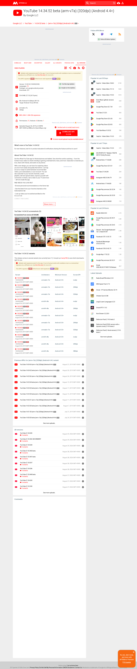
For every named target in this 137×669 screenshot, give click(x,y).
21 (28, 120)
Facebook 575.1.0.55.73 (103, 236)
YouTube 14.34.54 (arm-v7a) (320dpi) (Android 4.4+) (36, 364)
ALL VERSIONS (81, 63)
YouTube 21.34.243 (26, 480)
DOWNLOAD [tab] (17, 63)
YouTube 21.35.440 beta (28, 474)
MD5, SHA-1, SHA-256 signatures (29, 115)
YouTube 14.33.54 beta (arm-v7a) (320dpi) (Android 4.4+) (38, 382)
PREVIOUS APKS (69, 63)
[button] (65, 68)
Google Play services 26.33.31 (105, 260)
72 (28, 86)
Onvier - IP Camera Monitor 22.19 (106, 290)
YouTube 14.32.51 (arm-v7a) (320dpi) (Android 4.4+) (36, 400)
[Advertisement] (49, 44)
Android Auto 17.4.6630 (103, 183)
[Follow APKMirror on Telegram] (111, 35)
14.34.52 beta (40, 23)
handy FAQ (64, 258)
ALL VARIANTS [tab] (57, 63)
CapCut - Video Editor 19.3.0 (105, 136)
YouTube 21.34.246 (26, 468)
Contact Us (78, 667)
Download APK (68, 133)
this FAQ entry (41, 75)
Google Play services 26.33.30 (105, 195)
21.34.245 (35, 215)
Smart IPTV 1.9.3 (101, 307)
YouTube (28, 23)
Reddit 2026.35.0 (101, 213)
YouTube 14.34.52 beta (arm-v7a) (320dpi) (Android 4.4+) (38, 370)
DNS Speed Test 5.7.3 (103, 284)
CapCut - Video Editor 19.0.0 (105, 95)
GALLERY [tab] (47, 63)
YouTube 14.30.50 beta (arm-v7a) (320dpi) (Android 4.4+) (38, 417)
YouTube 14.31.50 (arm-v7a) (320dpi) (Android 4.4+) (36, 412)
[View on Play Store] (74, 68)
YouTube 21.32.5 (101, 112)
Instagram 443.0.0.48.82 (104, 201)
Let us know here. (72, 665)
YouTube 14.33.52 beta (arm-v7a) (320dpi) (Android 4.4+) (38, 388)
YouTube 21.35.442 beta (28, 451)
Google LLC (32, 15)
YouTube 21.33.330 (26, 486)
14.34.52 (20, 278)
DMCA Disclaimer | (69, 667)
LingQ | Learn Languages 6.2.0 (105, 302)
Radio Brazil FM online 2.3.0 (104, 278)
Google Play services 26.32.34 (105, 189)
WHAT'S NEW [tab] (27, 63)
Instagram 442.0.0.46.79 (104, 177)
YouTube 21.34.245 (26, 433)
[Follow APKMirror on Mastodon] (102, 35)
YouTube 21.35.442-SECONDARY (30, 439)
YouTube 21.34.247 (26, 462)
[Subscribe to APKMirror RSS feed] (120, 35)
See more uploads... (49, 423)
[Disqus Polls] (49, 527)
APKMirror (23, 3)
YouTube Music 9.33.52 (103, 130)
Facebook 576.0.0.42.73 (103, 248)
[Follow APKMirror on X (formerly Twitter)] (93, 35)
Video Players (19, 68)
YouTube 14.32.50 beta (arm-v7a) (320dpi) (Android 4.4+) (38, 406)
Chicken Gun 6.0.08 (102, 296)
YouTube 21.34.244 (26, 445)
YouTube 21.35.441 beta (28, 457)
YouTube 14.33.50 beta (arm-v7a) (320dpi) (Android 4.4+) (38, 394)
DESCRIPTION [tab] (38, 63)
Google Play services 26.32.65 (105, 225)
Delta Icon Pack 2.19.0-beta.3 (105, 319)
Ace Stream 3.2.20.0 (102, 313)
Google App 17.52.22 (102, 254)
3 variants (25, 435)
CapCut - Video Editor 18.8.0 (105, 83)
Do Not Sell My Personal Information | (51, 667)
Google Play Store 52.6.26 (104, 118)
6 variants (25, 482)
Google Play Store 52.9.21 (104, 166)
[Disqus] (49, 579)
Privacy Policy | (35, 667)
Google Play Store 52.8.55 (104, 124)
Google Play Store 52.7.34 (104, 107)
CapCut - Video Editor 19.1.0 (105, 89)
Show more (48, 204)
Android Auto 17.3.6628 (103, 160)
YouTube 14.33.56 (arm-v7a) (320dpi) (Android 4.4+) (36, 376)
